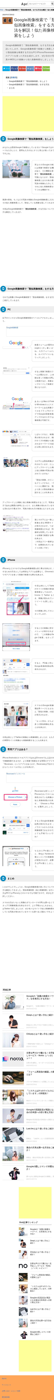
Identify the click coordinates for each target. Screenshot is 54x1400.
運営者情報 (6, 1397)
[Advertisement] (35, 1202)
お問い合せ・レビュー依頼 (11, 1391)
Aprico (27, 4)
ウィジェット (6, 1385)
